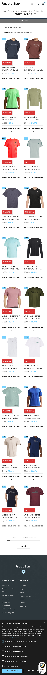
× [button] (44, 622)
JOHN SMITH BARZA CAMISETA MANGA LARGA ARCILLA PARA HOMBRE (33, 70)
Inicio (5, 11)
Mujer (22, 589)
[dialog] (23, 647)
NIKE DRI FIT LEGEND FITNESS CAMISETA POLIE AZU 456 (33, 418)
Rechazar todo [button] (34, 671)
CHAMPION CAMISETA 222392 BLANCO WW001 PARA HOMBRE (33, 368)
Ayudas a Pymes (8, 612)
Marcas (23, 606)
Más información (13, 638)
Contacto (5, 585)
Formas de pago (8, 595)
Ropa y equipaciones (25, 11)
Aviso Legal (6, 599)
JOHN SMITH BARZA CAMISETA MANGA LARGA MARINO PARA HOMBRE (11, 70)
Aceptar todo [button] (12, 671)
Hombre (13, 11)
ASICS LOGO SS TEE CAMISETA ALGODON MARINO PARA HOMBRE (32, 468)
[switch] (42, 672)
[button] (23, 666)
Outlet (22, 602)
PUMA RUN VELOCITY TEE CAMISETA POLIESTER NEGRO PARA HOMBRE (33, 219)
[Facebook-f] (23, 572)
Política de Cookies (9, 609)
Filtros (24, 21)
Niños (22, 593)
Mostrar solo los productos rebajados (18, 32)
